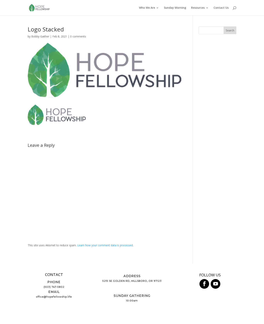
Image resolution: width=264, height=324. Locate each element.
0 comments (78, 36)
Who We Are (147, 7)
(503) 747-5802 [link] (54, 286)
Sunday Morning (175, 7)
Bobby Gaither (40, 36)
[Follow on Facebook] (204, 284)
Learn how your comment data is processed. (105, 245)
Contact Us (221, 7)
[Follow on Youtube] (215, 284)
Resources (198, 7)
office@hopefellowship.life (54, 296)
